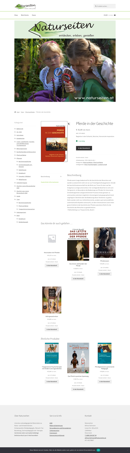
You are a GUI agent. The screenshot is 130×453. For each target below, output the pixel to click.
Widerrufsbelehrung (56, 426)
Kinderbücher (20, 138)
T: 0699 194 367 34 (90, 435)
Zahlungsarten (54, 430)
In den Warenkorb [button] (52, 265)
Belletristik (20, 129)
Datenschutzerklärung (57, 435)
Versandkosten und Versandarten (60, 428)
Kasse (34, 15)
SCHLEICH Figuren (22, 183)
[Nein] (128, 450)
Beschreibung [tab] (45, 176)
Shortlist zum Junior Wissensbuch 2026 (23, 192)
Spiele (18, 196)
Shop (16, 15)
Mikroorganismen (22, 149)
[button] (68, 123)
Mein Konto (25, 15)
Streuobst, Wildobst (25, 176)
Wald (18, 215)
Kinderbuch (22, 173)
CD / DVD (19, 132)
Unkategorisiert (21, 212)
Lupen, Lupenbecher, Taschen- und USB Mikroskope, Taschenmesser (26, 143)
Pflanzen (19, 158)
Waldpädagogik (23, 222)
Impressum (53, 433)
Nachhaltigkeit (92, 164)
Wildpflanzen (23, 179)
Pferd (86, 164)
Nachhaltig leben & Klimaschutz (26, 152)
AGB (51, 423)
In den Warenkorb (84, 148)
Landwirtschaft (102, 164)
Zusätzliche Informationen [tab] (50, 182)
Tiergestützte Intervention (27, 209)
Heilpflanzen (22, 170)
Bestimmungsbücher (25, 161)
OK (98, 450)
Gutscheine (20, 135)
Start (18, 112)
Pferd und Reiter (30, 112)
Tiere (22, 112)
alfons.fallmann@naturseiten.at (95, 438)
